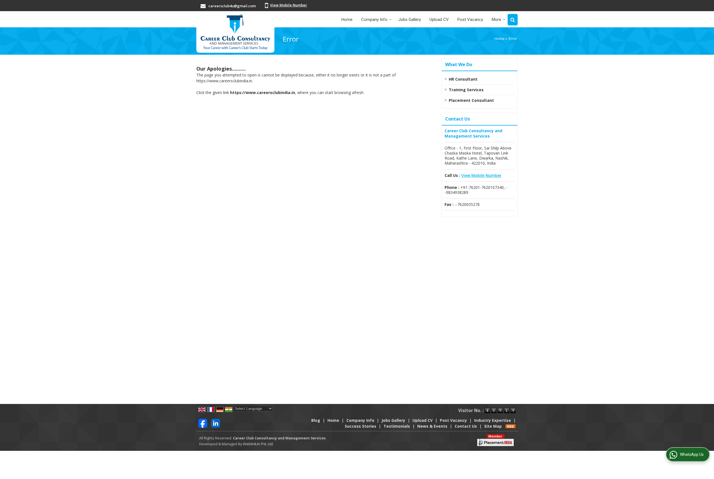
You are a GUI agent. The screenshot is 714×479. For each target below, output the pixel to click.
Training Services (466, 89)
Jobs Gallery (409, 19)
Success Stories (360, 426)
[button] (288, 5)
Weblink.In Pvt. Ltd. (258, 444)
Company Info (374, 19)
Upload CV (439, 19)
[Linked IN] (215, 422)
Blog (315, 420)
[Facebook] (202, 422)
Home (347, 19)
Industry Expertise (492, 420)
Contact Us (466, 426)
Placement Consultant (471, 100)
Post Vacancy (470, 19)
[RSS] (511, 426)
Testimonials (396, 426)
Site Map (493, 426)
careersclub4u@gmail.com (232, 5)
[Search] (513, 19)
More (496, 19)
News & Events (432, 426)
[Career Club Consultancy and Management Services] (235, 32)
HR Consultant (463, 79)
